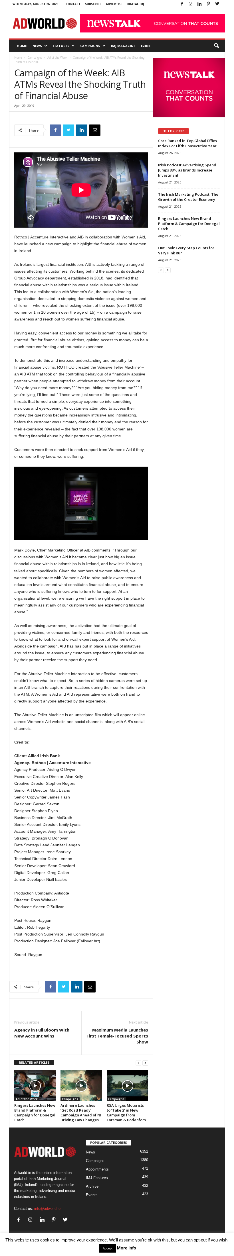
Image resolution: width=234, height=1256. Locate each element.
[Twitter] (217, 4)
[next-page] (145, 1063)
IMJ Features (97, 1178)
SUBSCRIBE (93, 4)
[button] (216, 46)
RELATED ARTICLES (34, 1062)
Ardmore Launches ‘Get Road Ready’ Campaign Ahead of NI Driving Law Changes (80, 1112)
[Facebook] (181, 4)
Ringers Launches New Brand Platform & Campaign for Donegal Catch (34, 1112)
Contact (73, 4)
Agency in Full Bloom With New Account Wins (41, 1033)
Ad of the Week (57, 58)
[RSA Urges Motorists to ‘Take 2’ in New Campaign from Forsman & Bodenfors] (127, 1085)
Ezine (145, 46)
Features (61, 46)
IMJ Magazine (123, 46)
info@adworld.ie (47, 1208)
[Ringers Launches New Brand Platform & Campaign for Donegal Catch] (35, 1085)
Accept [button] (107, 1248)
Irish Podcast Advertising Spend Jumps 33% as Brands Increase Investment (187, 170)
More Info (126, 1247)
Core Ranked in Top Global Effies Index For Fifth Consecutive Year (187, 143)
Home (22, 46)
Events (92, 1195)
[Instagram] (190, 4)
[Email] (94, 130)
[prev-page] (138, 1063)
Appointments (97, 1169)
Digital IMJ (135, 4)
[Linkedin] (199, 4)
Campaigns (90, 46)
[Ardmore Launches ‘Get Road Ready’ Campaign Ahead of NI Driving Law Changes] (81, 1085)
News (37, 46)
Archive (92, 1186)
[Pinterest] (208, 4)
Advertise (114, 4)
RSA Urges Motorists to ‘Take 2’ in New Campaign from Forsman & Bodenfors (126, 1112)
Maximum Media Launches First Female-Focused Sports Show (117, 1036)
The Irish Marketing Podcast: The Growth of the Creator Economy (188, 197)
